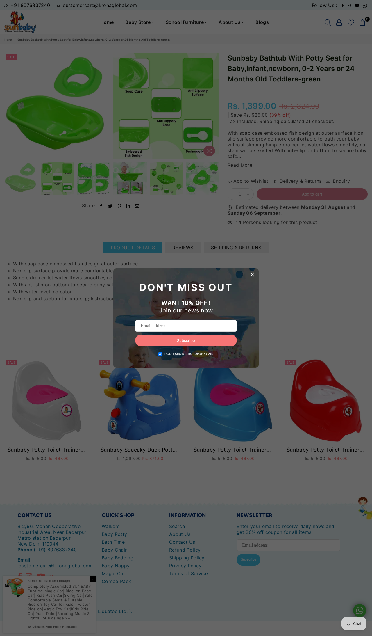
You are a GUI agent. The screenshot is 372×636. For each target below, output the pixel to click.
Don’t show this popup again (189, 354)
